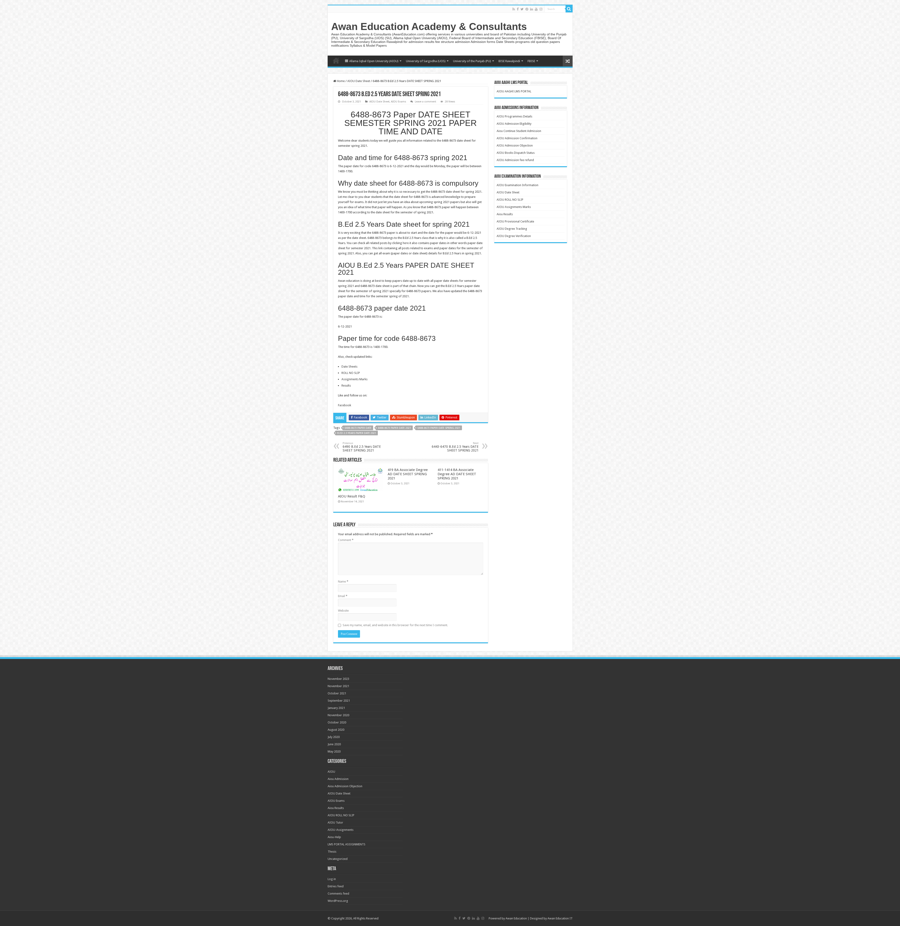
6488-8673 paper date (358, 427)
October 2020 (337, 722)
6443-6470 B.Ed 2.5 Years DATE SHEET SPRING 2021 (455, 447)
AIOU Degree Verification (514, 236)
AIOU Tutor (335, 822)
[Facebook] (517, 9)
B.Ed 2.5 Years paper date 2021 (356, 433)
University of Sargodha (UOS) (426, 61)
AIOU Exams (398, 101)
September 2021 (339, 700)
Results (346, 385)
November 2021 (338, 686)
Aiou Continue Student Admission (519, 131)
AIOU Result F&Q (351, 496)
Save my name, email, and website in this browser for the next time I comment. (395, 625)
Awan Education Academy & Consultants (429, 26)
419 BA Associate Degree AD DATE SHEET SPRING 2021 (408, 474)
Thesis (332, 851)
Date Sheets (349, 366)
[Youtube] (536, 9)
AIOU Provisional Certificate (515, 221)
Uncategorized (338, 859)
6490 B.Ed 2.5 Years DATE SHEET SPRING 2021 (362, 447)
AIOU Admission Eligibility (514, 123)
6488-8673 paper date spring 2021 (438, 427)
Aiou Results (505, 214)
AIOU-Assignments (340, 830)
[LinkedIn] (531, 9)
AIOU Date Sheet (358, 81)
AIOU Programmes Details (514, 116)
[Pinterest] (527, 9)
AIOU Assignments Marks (514, 207)
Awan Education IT (560, 918)
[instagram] (541, 9)
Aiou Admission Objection (345, 786)
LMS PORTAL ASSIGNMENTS (346, 844)
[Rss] (513, 9)
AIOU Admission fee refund (515, 160)
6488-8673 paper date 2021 (394, 427)
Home (336, 60)
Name (343, 581)
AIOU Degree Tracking (512, 228)
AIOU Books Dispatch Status (516, 152)
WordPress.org (338, 901)
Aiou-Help (334, 837)
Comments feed (338, 893)
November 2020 (338, 715)
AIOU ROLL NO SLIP (510, 199)
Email (342, 596)
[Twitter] (522, 9)
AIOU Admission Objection (515, 145)
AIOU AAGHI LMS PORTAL (514, 91)
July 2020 (334, 737)
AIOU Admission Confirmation (517, 138)
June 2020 (334, 744)
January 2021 (336, 708)
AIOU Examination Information (517, 185)
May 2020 (334, 751)
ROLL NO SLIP (350, 373)
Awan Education (516, 918)
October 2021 (337, 693)
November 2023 (338, 679)
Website (343, 610)
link (380, 248)
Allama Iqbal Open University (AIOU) (373, 61)
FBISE (531, 61)
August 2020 (336, 729)
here (406, 243)
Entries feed (336, 886)
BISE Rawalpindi (509, 61)
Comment (345, 540)
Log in (332, 879)
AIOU (331, 771)
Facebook (344, 405)
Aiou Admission (338, 779)
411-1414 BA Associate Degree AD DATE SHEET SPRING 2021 (457, 474)
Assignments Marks (354, 379)
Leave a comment (425, 101)
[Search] (569, 8)
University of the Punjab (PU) (472, 61)
